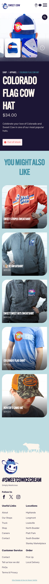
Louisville (30, 523)
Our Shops (7, 518)
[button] (44, 17)
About (5, 512)
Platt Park (31, 533)
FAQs (4, 567)
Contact (6, 538)
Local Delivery (32, 562)
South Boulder (33, 538)
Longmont (31, 518)
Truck (4, 523)
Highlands (31, 512)
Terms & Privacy (10, 572)
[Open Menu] (45, 5)
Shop (5, 72)
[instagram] (18, 497)
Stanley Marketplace (36, 543)
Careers (6, 533)
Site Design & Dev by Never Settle (24, 580)
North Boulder (32, 528)
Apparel (13, 72)
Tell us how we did (10, 562)
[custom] (4, 497)
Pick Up (30, 557)
